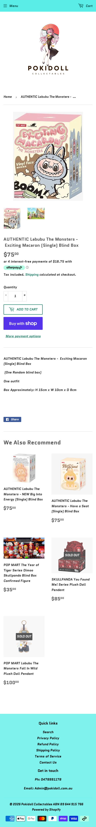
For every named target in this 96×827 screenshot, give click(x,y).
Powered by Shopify (46, 809)
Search (48, 732)
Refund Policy (48, 744)
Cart (89, 6)
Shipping (31, 274)
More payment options (23, 336)
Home (7, 97)
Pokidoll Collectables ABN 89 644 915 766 (52, 804)
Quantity (10, 287)
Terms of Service (48, 756)
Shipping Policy (48, 750)
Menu (13, 6)
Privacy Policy (48, 738)
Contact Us (48, 762)
